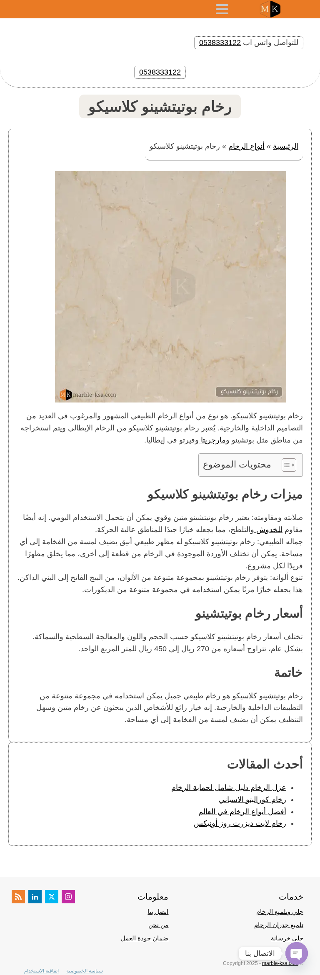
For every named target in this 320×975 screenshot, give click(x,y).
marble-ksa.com (280, 963)
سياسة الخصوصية (84, 971)
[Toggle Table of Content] (284, 465)
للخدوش (268, 529)
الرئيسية (285, 146)
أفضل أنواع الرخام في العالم (242, 812)
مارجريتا (212, 440)
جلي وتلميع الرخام (279, 911)
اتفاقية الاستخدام (41, 971)
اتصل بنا (158, 911)
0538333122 (220, 42)
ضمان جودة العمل (144, 938)
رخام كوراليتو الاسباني (252, 799)
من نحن (158, 924)
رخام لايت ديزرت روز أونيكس (240, 823)
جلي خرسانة (287, 938)
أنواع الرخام (246, 146)
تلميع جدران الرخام (278, 924)
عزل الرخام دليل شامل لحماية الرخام (228, 787)
